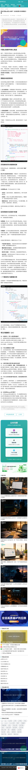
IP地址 (25, 720)
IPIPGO (3, 2)
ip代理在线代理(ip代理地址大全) (9, 646)
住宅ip (9, 725)
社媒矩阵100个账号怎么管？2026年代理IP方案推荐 (13, 703)
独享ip (8, 732)
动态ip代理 (8, 727)
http (5, 720)
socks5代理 (3, 661)
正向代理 (3, 676)
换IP (9, 729)
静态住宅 (10, 734)
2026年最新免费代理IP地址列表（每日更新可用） (13, 651)
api (2, 720)
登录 (19, 1)
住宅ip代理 (15, 725)
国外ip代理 (3, 673)
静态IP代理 (3, 683)
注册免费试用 (10, 414)
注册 (22, 1)
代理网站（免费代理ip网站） (7, 642)
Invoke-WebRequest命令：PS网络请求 (10, 714)
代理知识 (15, 6)
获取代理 (13, 4)
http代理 (10, 720)
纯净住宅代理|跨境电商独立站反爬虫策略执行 (12, 712)
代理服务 (23, 723)
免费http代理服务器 (6, 653)
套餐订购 (7, 4)
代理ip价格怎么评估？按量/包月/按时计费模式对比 (12, 700)
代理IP (17, 723)
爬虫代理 (3, 678)
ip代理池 (20, 720)
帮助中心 (9, 6)
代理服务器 (3, 666)
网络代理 (3, 681)
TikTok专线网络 (4, 664)
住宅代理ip (21, 725)
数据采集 (3, 6)
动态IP (2, 727)
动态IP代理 (3, 668)
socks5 (6, 723)
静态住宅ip (16, 734)
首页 (2, 4)
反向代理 (3, 671)
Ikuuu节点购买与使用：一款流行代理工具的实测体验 (14, 649)
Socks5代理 (11, 723)
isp (2, 723)
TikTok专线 (19, 4)
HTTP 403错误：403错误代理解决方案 (11, 644)
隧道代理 (19, 732)
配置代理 (13, 732)
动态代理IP (15, 727)
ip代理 (6, 9)
